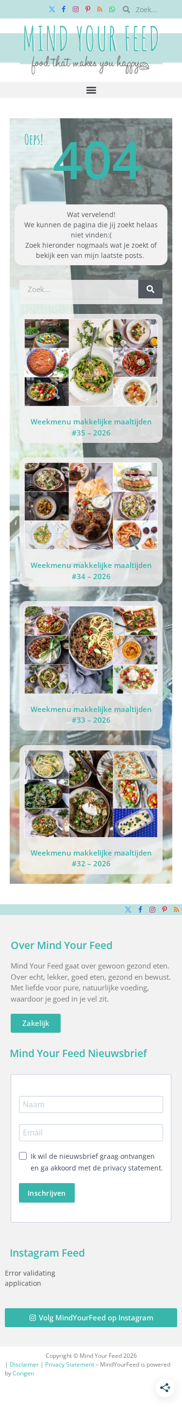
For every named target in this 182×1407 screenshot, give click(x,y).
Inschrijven (47, 1193)
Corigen (23, 1373)
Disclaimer (24, 1364)
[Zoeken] (150, 289)
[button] (91, 90)
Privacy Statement (69, 1364)
